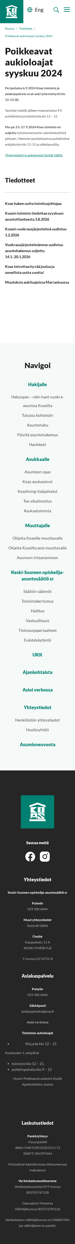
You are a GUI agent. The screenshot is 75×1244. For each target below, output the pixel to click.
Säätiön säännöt (37, 591)
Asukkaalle (37, 459)
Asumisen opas (38, 471)
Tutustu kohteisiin (37, 415)
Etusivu (10, 28)
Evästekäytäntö (37, 640)
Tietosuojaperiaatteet (38, 630)
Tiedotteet (25, 28)
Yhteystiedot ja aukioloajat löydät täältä (33, 155)
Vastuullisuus (37, 620)
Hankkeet (37, 444)
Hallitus (37, 610)
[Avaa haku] (56, 10)
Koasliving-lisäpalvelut (38, 491)
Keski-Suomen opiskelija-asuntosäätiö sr (37, 575)
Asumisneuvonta (37, 744)
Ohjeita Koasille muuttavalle (37, 538)
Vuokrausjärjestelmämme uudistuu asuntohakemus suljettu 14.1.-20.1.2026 (34, 250)
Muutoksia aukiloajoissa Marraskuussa (37, 282)
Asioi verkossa (37, 690)
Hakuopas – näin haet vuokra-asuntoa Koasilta (37, 401)
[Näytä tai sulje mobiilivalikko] (67, 9)
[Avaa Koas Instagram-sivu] (45, 856)
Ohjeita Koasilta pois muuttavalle (37, 547)
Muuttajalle (37, 525)
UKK (37, 655)
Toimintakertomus (37, 601)
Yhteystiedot (37, 707)
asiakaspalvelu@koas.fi (37, 1011)
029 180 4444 (38, 909)
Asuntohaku (37, 425)
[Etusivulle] (11, 11)
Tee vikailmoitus (37, 501)
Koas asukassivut (37, 481)
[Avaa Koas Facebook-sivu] (30, 856)
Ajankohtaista (37, 672)
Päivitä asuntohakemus (37, 434)
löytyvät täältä (37, 925)
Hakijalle (37, 384)
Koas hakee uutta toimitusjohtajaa (33, 203)
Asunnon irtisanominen (37, 557)
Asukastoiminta (37, 510)
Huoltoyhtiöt (37, 729)
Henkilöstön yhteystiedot (37, 720)
